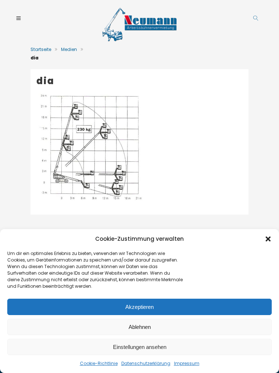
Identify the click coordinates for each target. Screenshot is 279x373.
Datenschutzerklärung (145, 363)
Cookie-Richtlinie (99, 363)
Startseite (41, 49)
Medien (69, 49)
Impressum (186, 363)
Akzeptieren (139, 307)
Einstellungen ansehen (139, 347)
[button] (268, 239)
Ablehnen (140, 327)
